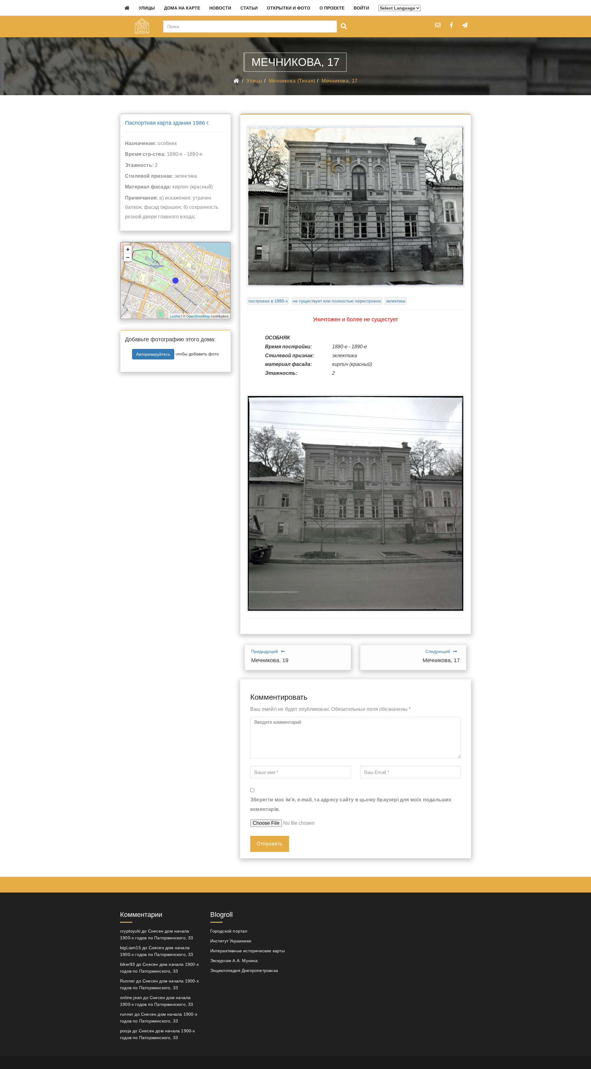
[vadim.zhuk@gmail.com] (437, 25)
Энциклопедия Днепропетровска (244, 970)
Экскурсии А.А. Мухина (234, 960)
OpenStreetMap (198, 316)
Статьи (249, 8)
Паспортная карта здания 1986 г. (167, 123)
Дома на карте (182, 8)
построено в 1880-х (268, 300)
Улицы (147, 8)
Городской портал (228, 931)
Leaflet (175, 316)
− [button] (128, 257)
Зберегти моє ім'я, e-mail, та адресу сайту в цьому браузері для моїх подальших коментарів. (351, 804)
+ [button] (128, 249)
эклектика (395, 300)
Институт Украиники (230, 940)
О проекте (332, 8)
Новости (220, 8)
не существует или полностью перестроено (337, 300)
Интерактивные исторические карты (247, 950)
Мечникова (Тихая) (292, 80)
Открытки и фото (288, 8)
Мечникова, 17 (340, 80)
